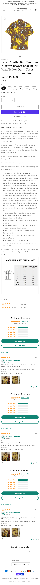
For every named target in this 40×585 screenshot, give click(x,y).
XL (20, 88)
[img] (5, 357)
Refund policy (34, 578)
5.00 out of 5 (25, 322)
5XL (11, 92)
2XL (27, 88)
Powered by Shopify (24, 578)
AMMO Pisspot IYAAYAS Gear (13, 578)
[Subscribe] (29, 552)
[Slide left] (16, 56)
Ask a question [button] (20, 346)
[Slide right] (24, 56)
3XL (34, 88)
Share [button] (5, 299)
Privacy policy (12, 581)
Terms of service (21, 581)
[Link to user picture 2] (15, 380)
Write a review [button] (20, 341)
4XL (4, 92)
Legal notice (30, 581)
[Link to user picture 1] (5, 380)
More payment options (20, 116)
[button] (4, 10)
